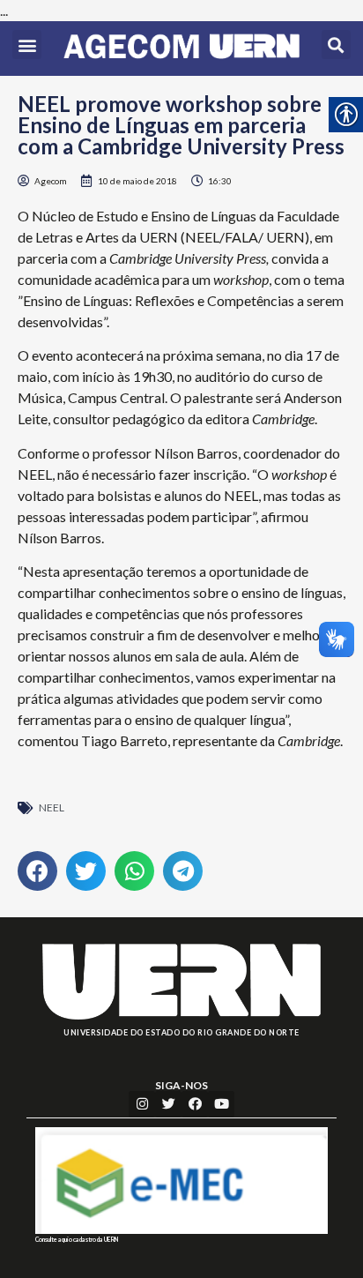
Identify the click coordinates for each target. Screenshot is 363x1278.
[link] (181, 48)
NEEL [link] (51, 807)
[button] (26, 44)
